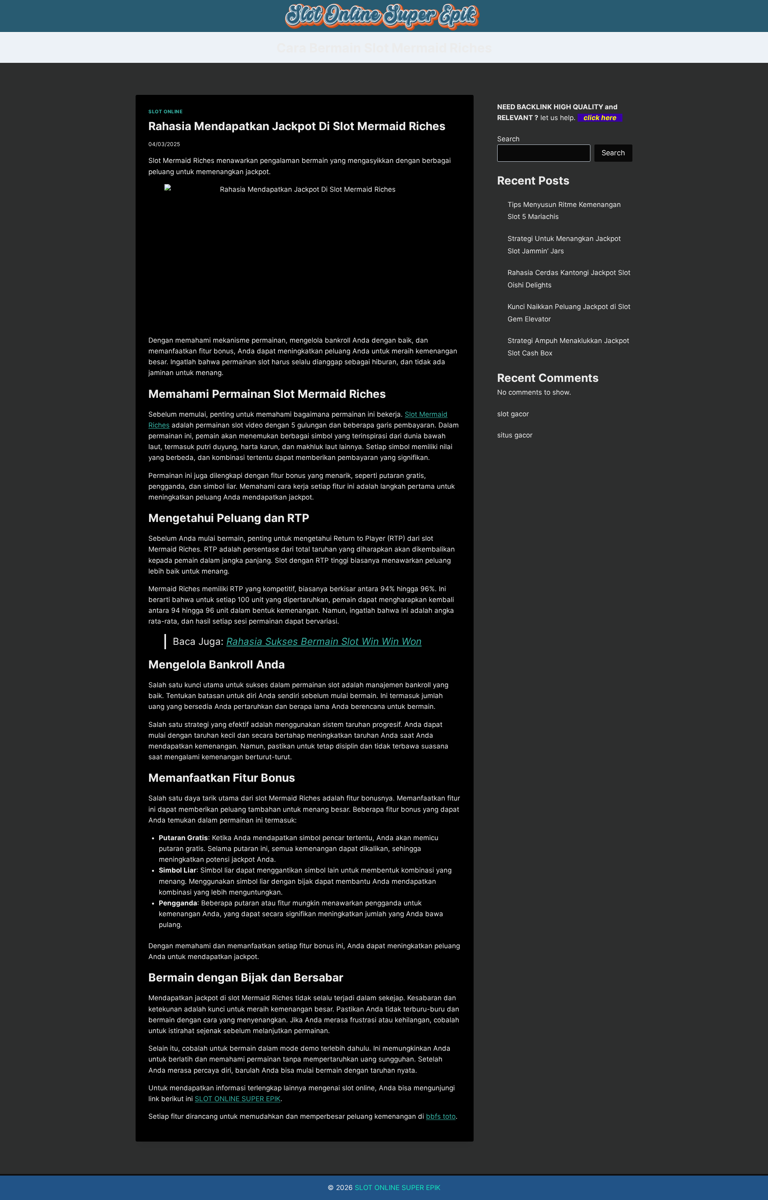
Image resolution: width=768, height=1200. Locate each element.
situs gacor (514, 435)
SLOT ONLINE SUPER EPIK (397, 1188)
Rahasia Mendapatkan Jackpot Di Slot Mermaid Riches (297, 126)
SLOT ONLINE (165, 111)
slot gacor (513, 414)
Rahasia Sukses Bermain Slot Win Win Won (324, 641)
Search (508, 139)
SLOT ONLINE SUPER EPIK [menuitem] (237, 1099)
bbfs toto (441, 1116)
